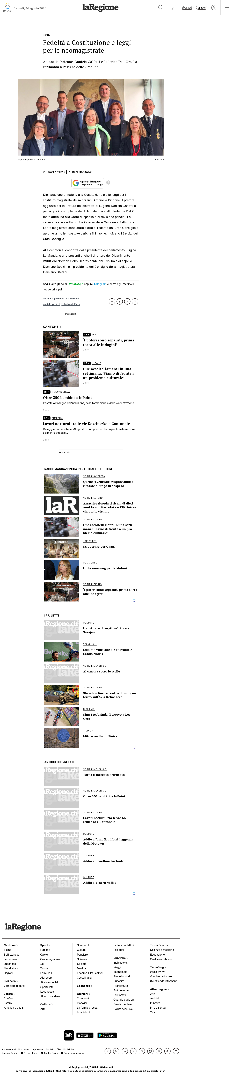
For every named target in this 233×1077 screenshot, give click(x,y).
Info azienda (158, 1007)
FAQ (59, 1049)
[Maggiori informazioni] (108, 183)
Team (153, 1012)
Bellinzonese (11, 954)
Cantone (10, 945)
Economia (84, 985)
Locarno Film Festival (90, 973)
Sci (42, 963)
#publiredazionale (161, 976)
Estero (8, 993)
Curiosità (118, 981)
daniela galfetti (51, 304)
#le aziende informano (164, 981)
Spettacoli (83, 945)
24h (152, 993)
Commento (84, 998)
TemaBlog (157, 967)
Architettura (120, 985)
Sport (44, 945)
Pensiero (82, 954)
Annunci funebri (10, 1053)
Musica (81, 968)
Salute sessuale (123, 1009)
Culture (45, 1004)
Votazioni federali (14, 985)
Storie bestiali (121, 976)
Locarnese (10, 959)
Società (81, 963)
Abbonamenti (9, 1049)
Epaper (202, 7)
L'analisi (82, 1003)
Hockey (45, 949)
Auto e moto (121, 990)
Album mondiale (50, 996)
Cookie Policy (50, 1053)
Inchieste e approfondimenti (123, 963)
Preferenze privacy (73, 1053)
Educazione (157, 954)
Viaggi (117, 967)
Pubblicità (68, 1049)
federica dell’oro (70, 304)
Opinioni (83, 993)
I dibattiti (118, 949)
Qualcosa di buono (161, 959)
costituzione (72, 298)
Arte (43, 1009)
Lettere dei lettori (123, 945)
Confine (8, 998)
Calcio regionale (50, 959)
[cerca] (161, 7)
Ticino (7, 949)
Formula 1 (46, 973)
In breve (155, 1003)
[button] (108, 1051)
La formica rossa (87, 1007)
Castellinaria (84, 977)
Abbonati (187, 7)
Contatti (50, 1049)
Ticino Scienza (159, 945)
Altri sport (46, 977)
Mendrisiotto (11, 968)
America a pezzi (14, 1007)
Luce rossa (47, 991)
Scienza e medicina (162, 949)
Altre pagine (159, 989)
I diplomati (119, 995)
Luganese (10, 963)
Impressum (37, 1049)
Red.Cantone (82, 172)
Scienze (82, 959)
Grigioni (8, 973)
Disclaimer (24, 1049)
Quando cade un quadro (123, 1000)
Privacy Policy (31, 1053)
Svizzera (10, 981)
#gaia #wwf (157, 971)
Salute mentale (122, 1004)
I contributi (83, 1012)
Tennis (44, 968)
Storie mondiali (49, 982)
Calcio (44, 954)
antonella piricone (53, 298)
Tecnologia (120, 971)
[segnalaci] (174, 7)
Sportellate (47, 987)
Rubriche (119, 958)
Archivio (155, 998)
